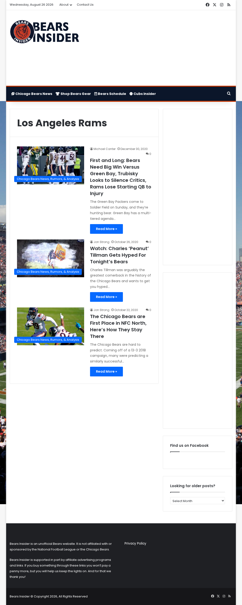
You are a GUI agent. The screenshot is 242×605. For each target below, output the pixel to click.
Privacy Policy (135, 543)
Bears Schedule (111, 93)
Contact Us (85, 4)
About (64, 4)
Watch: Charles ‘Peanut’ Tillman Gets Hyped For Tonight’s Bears (119, 255)
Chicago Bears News (33, 93)
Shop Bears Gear (75, 93)
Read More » (106, 228)
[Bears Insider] (44, 33)
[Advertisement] (159, 48)
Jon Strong (101, 242)
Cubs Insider (144, 93)
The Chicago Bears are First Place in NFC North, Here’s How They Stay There (118, 326)
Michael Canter (105, 149)
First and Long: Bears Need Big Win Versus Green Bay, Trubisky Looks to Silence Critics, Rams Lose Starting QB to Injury (120, 177)
